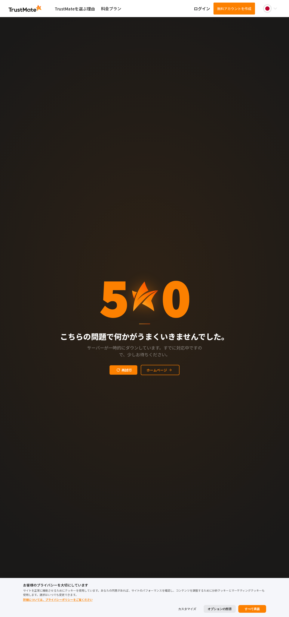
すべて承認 (252, 609)
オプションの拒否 (220, 609)
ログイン (202, 8)
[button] (270, 8)
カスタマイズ (187, 609)
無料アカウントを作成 (234, 8)
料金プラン (111, 8)
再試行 (127, 370)
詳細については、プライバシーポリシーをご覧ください (58, 600)
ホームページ (157, 370)
